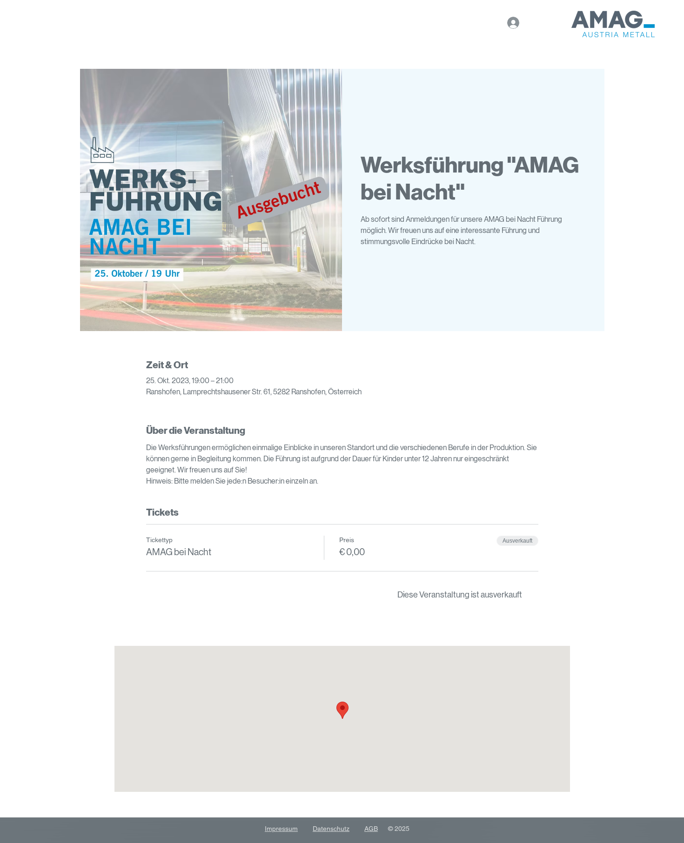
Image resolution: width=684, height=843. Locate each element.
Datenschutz (331, 828)
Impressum (281, 828)
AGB (371, 828)
